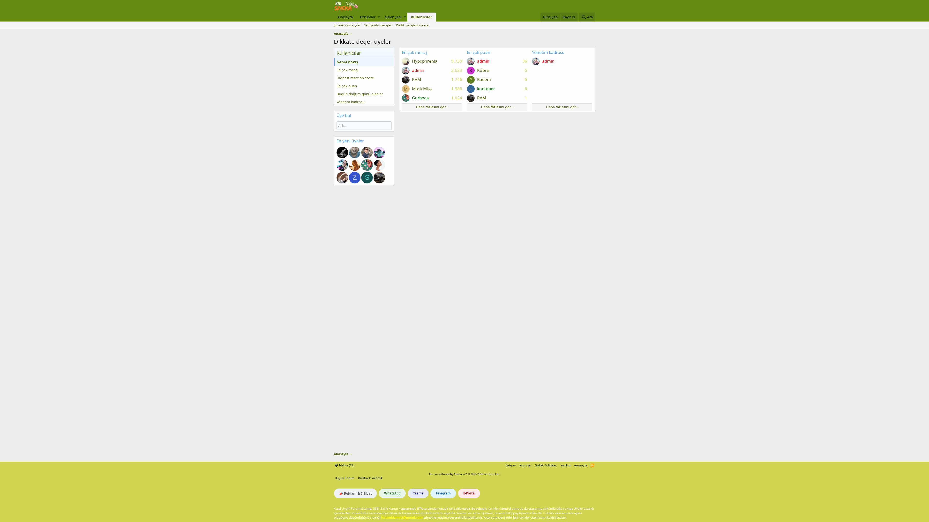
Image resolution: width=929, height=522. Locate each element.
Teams (418, 493)
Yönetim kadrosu (351, 101)
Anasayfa (345, 16)
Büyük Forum (344, 478)
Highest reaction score (355, 77)
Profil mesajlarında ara (412, 25)
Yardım (565, 465)
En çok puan (347, 85)
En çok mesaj (347, 69)
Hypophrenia (424, 61)
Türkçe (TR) (346, 465)
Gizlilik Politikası (546, 465)
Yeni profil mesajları (378, 25)
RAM (416, 79)
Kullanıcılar (421, 16)
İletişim (511, 465)
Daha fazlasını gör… (432, 106)
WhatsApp (392, 493)
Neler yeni (393, 16)
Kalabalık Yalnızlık (370, 478)
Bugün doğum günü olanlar (360, 93)
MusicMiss (422, 88)
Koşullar (525, 465)
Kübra (483, 70)
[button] (378, 17)
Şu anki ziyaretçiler (347, 25)
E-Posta (469, 493)
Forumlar (367, 16)
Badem (484, 79)
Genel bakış (347, 61)
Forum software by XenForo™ (464, 474)
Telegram (443, 493)
